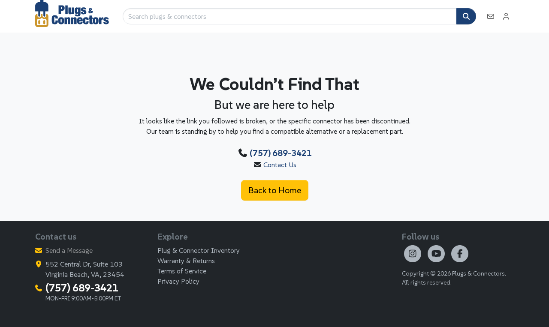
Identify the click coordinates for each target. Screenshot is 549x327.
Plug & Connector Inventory (198, 250)
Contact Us (279, 164)
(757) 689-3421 (281, 153)
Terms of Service (181, 271)
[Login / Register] (506, 16)
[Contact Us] (490, 16)
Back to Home (274, 190)
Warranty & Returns (186, 260)
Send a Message (69, 250)
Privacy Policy (178, 281)
